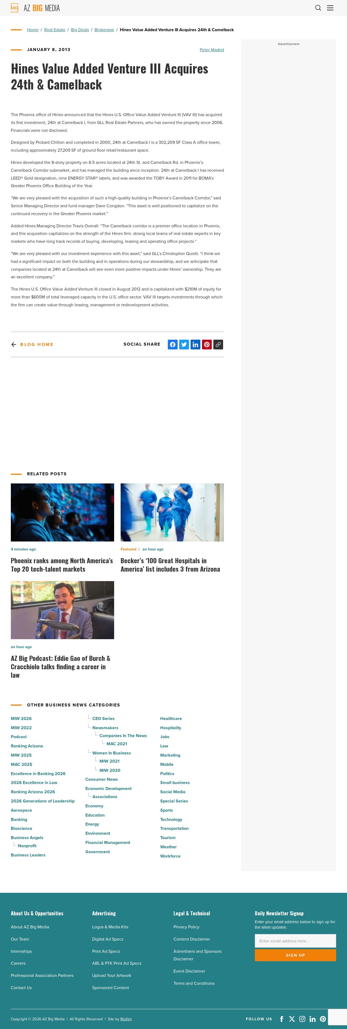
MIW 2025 (21, 755)
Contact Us (21, 987)
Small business (175, 782)
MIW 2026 (21, 718)
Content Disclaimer (192, 939)
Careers (18, 963)
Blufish (126, 1019)
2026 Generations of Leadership (43, 801)
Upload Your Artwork (111, 975)
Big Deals (80, 30)
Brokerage (104, 30)
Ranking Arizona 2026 (33, 792)
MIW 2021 (109, 761)
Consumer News (101, 779)
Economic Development (108, 788)
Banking (19, 819)
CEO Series (103, 718)
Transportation (174, 828)
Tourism (168, 837)
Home (32, 30)
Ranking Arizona (27, 746)
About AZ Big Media (30, 927)
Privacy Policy (187, 927)
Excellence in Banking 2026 (38, 773)
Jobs (164, 737)
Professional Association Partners (42, 975)
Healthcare (171, 718)
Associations (104, 797)
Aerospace (21, 810)
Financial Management (107, 842)
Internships (21, 951)
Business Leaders (28, 855)
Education (95, 815)
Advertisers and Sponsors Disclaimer (197, 955)
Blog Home (37, 344)
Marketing (170, 755)
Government (97, 852)
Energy (92, 824)
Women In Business (111, 753)
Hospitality (170, 728)
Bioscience (21, 828)
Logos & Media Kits (110, 927)
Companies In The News (123, 735)
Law (164, 746)
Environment (97, 833)
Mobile (167, 764)
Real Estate (54, 30)
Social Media (172, 792)
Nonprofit (27, 846)
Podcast (19, 737)
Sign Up (295, 955)
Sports (166, 810)
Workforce (170, 856)
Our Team (20, 939)
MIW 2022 (21, 728)
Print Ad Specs (106, 951)
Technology (171, 819)
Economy (94, 806)
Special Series (174, 801)
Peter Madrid (212, 50)
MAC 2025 (21, 764)
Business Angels (27, 837)
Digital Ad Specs (107, 939)
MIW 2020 (109, 770)
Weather (168, 847)
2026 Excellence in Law (34, 782)
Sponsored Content (110, 987)
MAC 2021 (117, 744)
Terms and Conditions (194, 983)
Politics (167, 773)
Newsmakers (105, 728)
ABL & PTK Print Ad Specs (116, 963)
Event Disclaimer (189, 971)
